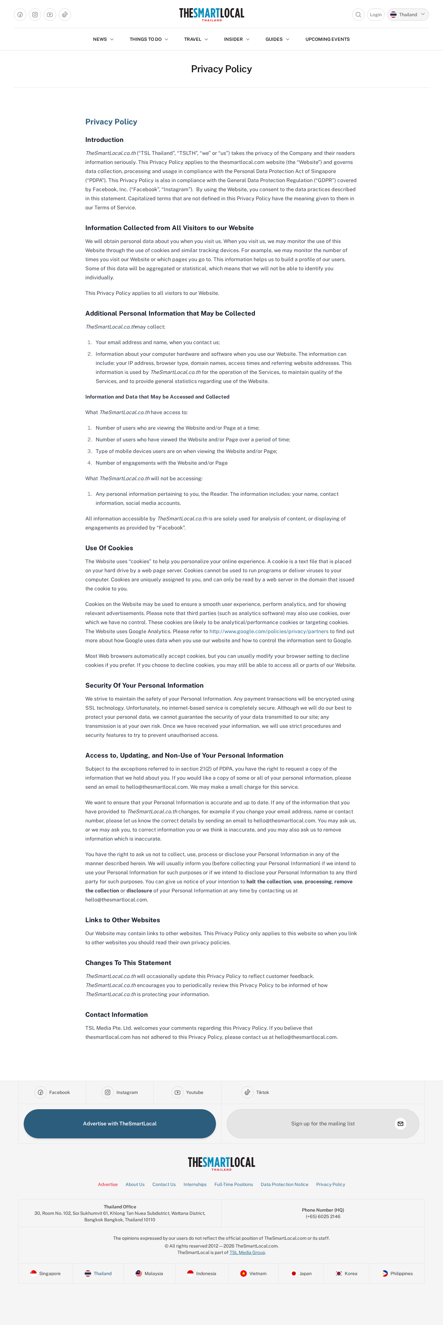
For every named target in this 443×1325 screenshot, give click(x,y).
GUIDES (274, 39)
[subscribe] (400, 1124)
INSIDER (233, 39)
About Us (135, 1184)
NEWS (100, 39)
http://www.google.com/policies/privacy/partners (269, 631)
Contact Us (164, 1184)
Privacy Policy (330, 1184)
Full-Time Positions (233, 1184)
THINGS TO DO (146, 39)
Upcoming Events (327, 39)
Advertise (108, 1184)
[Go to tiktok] (65, 14)
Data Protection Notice (284, 1184)
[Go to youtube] (50, 14)
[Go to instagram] (35, 14)
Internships (195, 1184)
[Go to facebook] (20, 14)
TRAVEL (192, 39)
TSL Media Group (247, 1252)
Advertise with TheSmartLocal (120, 1124)
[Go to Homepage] (211, 14)
